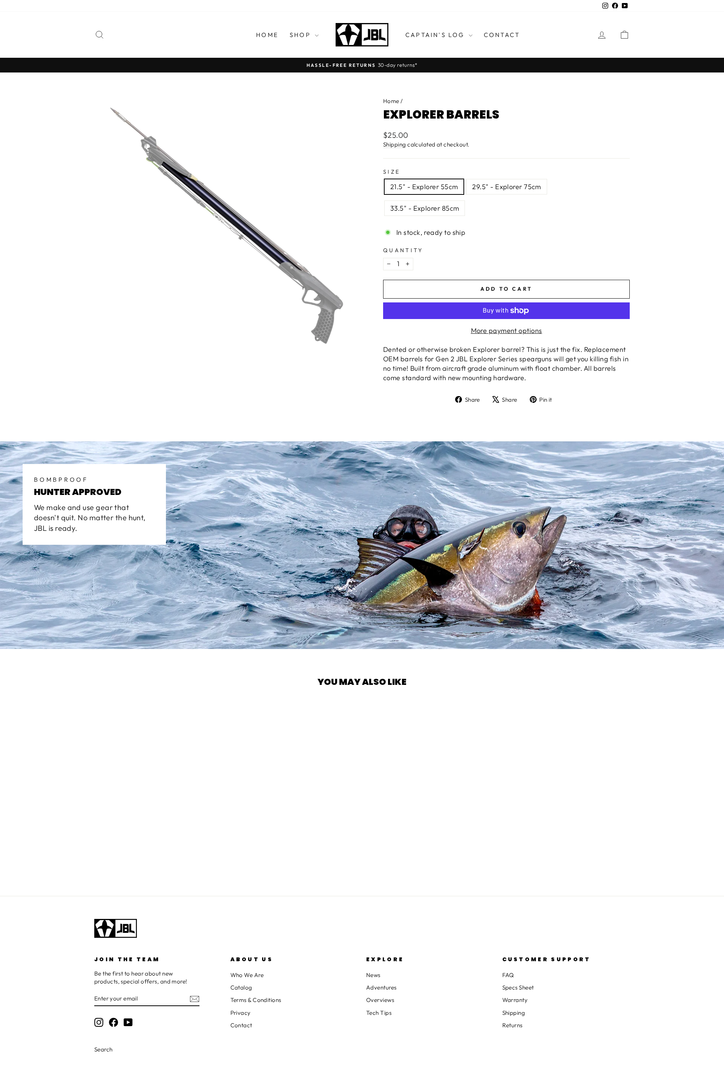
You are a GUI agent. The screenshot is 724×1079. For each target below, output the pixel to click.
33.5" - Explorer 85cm (424, 208)
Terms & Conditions (255, 999)
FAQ (508, 975)
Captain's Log (436, 35)
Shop (301, 35)
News (373, 975)
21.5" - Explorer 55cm (424, 186)
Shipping (394, 144)
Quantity (403, 250)
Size (391, 171)
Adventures (381, 987)
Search (103, 1049)
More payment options (506, 330)
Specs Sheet (518, 987)
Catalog (241, 987)
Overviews (380, 999)
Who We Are (247, 975)
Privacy (240, 1012)
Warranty (515, 999)
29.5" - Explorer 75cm (506, 186)
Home (267, 35)
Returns (512, 1025)
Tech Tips (378, 1012)
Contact (502, 35)
